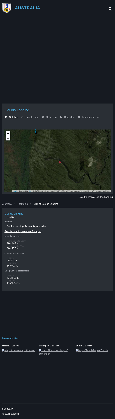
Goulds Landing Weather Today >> (22, 231)
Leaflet (15, 191)
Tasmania (23, 204)
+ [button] (8, 133)
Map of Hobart (27, 350)
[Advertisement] (57, 38)
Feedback (7, 408)
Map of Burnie (100, 350)
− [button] (8, 138)
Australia (7, 204)
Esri (29, 191)
